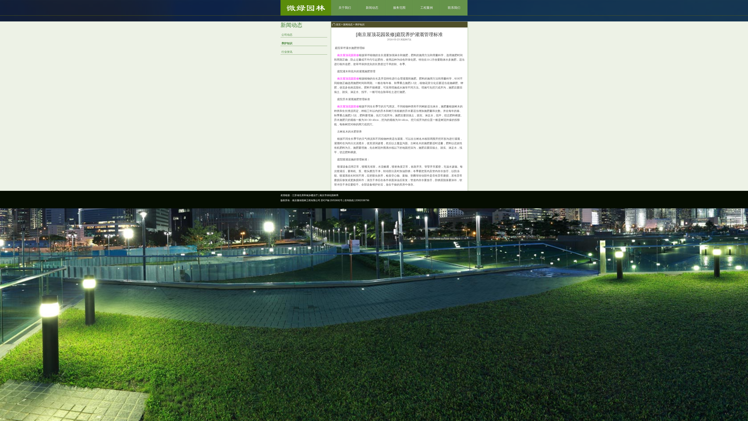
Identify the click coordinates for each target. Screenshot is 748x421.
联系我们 (454, 7)
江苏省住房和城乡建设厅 (305, 195)
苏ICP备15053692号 (332, 200)
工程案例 (426, 7)
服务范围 (399, 7)
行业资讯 (286, 51)
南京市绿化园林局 (329, 195)
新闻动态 (372, 7)
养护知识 (286, 43)
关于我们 (345, 7)
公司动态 (286, 34)
